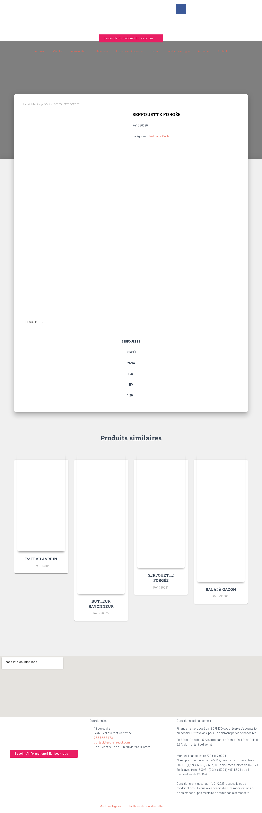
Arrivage (203, 51)
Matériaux (101, 51)
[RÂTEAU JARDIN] (41, 502)
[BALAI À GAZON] (221, 517)
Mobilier (58, 51)
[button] (131, 38)
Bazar (154, 51)
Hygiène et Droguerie (129, 51)
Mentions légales (110, 806)
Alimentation (79, 51)
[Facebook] (181, 9)
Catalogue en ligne (178, 51)
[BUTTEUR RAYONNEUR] (101, 523)
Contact (222, 51)
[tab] (38, 322)
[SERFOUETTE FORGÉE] (161, 510)
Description (34, 322)
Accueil (39, 51)
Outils (48, 104)
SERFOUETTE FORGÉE (161, 578)
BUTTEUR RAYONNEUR (101, 604)
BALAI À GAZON (221, 589)
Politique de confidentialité (146, 806)
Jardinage (38, 104)
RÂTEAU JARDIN (41, 558)
